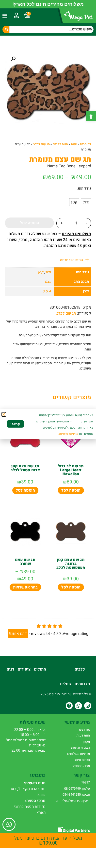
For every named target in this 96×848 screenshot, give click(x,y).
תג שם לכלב (41, 144)
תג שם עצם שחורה (25, 562)
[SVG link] (74, 829)
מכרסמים (82, 684)
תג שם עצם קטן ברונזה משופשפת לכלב (70, 564)
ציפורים (24, 669)
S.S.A (46, 291)
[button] (91, 116)
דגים (10, 669)
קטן (40, 272)
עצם (48, 281)
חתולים (40, 669)
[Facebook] (69, 705)
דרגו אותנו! (18, 634)
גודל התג (84, 188)
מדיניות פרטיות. (68, 434)
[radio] (86, 202)
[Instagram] (87, 705)
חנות (74, 144)
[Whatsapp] (78, 705)
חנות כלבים (60, 144)
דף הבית (85, 144)
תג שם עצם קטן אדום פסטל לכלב (25, 468)
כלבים (80, 669)
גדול (48, 272)
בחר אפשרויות (25, 587)
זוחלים (65, 684)
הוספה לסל (29, 223)
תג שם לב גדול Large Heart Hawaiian (71, 470)
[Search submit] (5, 29)
